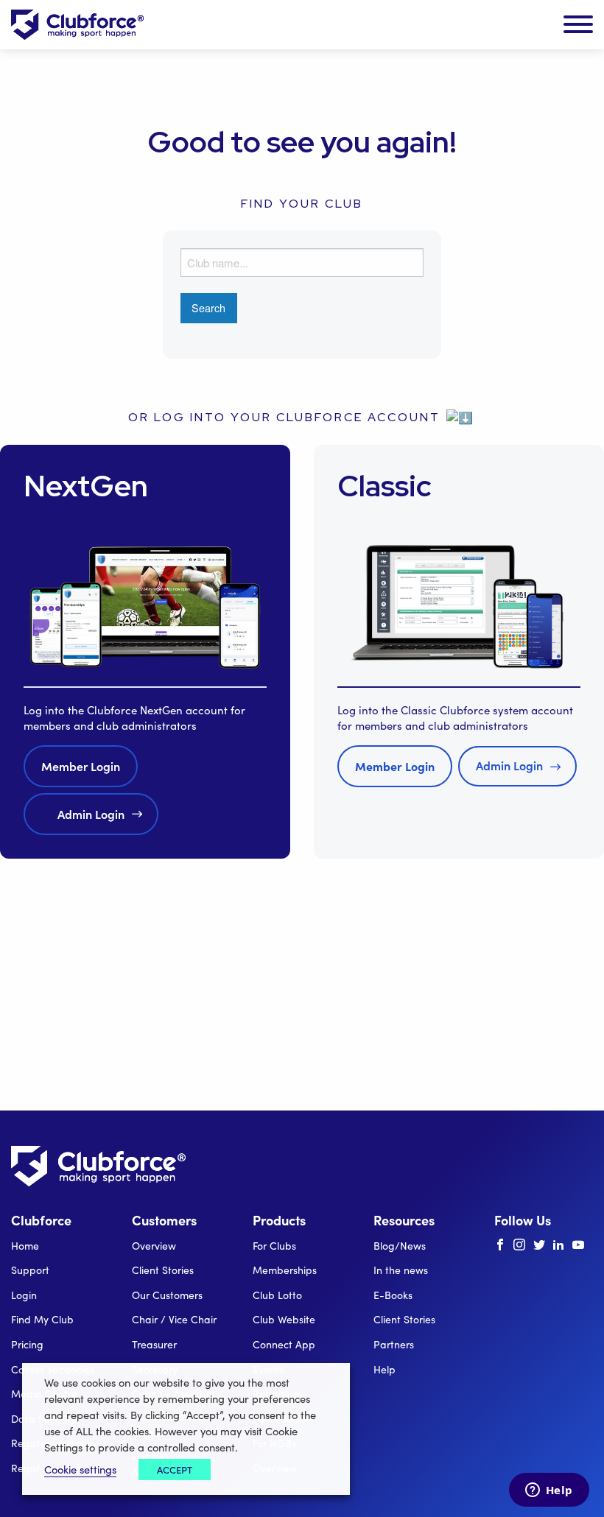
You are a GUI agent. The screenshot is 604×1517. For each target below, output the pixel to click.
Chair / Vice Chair (174, 1319)
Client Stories (163, 1270)
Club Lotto (277, 1295)
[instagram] (519, 1245)
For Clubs (274, 1246)
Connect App (284, 1344)
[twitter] (539, 1245)
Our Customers (167, 1295)
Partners (393, 1344)
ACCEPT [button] (174, 1469)
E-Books (392, 1295)
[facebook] (500, 1245)
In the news (400, 1270)
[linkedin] (558, 1245)
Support (30, 1270)
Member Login (80, 766)
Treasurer (154, 1344)
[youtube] (578, 1245)
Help (384, 1369)
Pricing (27, 1344)
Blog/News (399, 1246)
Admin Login (90, 814)
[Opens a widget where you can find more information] (548, 1491)
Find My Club (42, 1319)
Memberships (285, 1270)
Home (25, 1246)
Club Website (284, 1319)
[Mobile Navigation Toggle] (578, 25)
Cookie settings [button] (80, 1469)
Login (24, 1295)
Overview (154, 1246)
